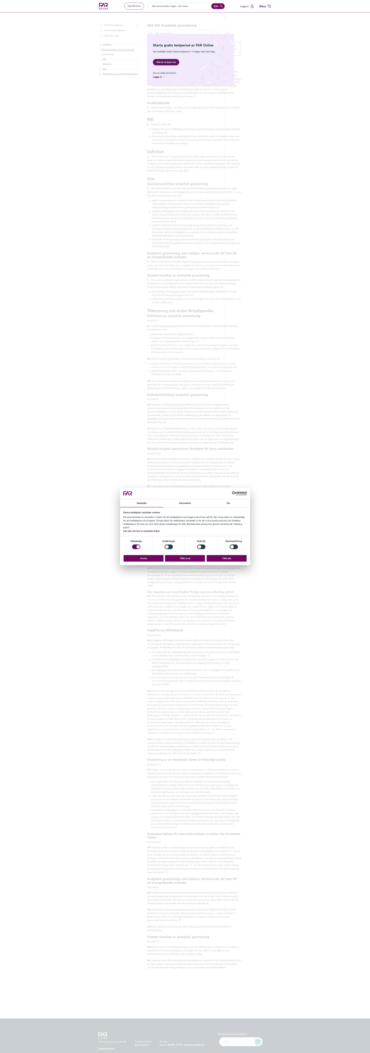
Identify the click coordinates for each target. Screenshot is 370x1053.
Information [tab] (185, 503)
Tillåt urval (185, 558)
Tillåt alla (226, 558)
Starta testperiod (166, 62)
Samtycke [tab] (142, 503)
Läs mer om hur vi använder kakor (141, 531)
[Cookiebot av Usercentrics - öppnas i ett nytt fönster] (234, 493)
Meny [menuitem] (262, 6)
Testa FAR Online (134, 6)
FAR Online (103, 6)
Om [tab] (228, 503)
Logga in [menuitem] (244, 6)
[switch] (169, 547)
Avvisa (143, 558)
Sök (216, 6)
